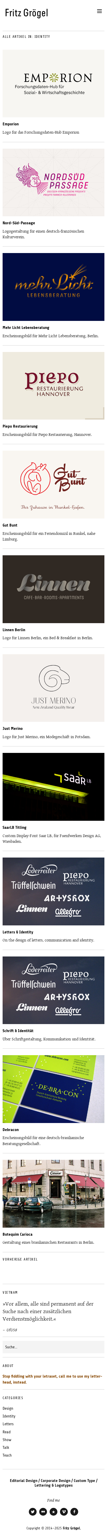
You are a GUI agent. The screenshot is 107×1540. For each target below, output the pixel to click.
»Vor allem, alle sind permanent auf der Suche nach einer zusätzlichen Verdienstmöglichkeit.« (48, 1311)
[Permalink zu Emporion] (53, 116)
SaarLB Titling (14, 827)
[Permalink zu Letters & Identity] (53, 924)
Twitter (33, 1515)
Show (7, 1439)
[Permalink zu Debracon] (53, 1122)
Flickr (43, 1515)
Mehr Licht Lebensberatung (26, 327)
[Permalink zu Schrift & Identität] (53, 1023)
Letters (8, 1424)
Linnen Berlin (14, 630)
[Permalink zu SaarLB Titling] (53, 819)
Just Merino (13, 728)
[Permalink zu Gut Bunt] (53, 517)
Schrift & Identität (18, 1030)
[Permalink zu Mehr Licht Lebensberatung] (53, 319)
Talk (6, 1447)
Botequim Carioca (17, 1234)
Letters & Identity (18, 932)
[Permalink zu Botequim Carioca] (53, 1226)
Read (7, 1432)
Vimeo (64, 1515)
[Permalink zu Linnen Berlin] (53, 622)
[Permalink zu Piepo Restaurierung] (53, 418)
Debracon (11, 1129)
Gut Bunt (10, 525)
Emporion (11, 124)
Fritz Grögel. (72, 1528)
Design (8, 1408)
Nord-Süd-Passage (19, 223)
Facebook (74, 1515)
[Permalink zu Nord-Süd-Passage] (53, 215)
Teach (7, 1455)
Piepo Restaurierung (20, 426)
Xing (53, 1515)
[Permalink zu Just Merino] (53, 720)
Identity (9, 1416)
